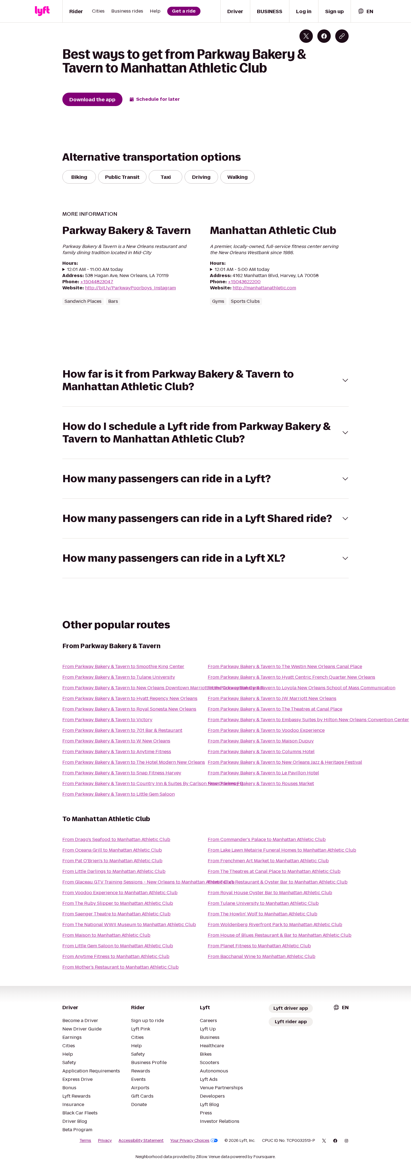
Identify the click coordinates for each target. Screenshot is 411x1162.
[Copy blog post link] (342, 36)
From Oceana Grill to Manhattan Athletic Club (112, 850)
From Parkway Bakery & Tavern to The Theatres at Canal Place (275, 709)
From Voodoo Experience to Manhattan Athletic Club (120, 892)
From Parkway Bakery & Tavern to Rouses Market (261, 783)
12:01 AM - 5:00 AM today (242, 269)
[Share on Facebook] (324, 36)
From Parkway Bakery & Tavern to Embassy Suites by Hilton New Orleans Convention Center (308, 719)
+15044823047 (96, 281)
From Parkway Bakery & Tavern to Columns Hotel (261, 751)
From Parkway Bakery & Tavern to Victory (107, 719)
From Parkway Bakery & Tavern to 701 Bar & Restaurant (122, 730)
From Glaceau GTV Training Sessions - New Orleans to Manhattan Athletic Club (148, 882)
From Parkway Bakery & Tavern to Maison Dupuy (261, 741)
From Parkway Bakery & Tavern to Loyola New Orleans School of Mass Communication (301, 688)
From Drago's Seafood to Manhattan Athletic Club (116, 839)
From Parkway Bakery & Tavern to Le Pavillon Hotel (263, 773)
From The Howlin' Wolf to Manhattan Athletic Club (262, 914)
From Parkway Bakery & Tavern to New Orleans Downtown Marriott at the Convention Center (163, 688)
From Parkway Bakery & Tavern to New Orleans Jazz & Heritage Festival (285, 762)
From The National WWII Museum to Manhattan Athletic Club (129, 924)
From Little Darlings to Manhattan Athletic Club (114, 871)
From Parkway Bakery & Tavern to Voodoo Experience (266, 730)
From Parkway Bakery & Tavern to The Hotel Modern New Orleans (133, 762)
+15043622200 (244, 281)
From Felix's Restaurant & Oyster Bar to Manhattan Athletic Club (278, 882)
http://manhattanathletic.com (264, 288)
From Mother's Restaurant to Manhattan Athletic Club (120, 967)
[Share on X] (306, 36)
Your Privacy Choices (189, 1140)
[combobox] (365, 11)
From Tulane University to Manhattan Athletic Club (263, 903)
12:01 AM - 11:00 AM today (95, 269)
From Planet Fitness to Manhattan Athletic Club (259, 946)
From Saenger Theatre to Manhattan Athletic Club (116, 914)
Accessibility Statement (141, 1140)
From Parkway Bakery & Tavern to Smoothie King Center (123, 666)
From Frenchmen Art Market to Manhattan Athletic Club (268, 861)
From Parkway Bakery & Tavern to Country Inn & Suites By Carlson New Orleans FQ (152, 783)
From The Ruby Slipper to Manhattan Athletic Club (117, 903)
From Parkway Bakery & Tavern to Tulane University (118, 677)
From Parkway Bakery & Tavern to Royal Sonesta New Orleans (129, 709)
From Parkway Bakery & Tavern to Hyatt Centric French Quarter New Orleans (291, 677)
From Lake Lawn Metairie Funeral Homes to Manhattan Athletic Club (282, 850)
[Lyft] (42, 11)
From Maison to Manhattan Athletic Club (106, 935)
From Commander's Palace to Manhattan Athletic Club (267, 839)
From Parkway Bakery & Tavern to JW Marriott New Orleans (272, 698)
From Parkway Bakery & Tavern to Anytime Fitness (116, 751)
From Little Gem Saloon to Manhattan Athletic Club (117, 946)
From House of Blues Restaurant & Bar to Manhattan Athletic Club (279, 935)
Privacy (105, 1140)
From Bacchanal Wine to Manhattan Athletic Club (261, 956)
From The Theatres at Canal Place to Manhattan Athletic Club (274, 871)
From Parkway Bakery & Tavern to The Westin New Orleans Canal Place (285, 666)
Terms (85, 1140)
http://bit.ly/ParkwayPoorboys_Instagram (130, 288)
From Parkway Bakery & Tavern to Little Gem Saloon (118, 794)
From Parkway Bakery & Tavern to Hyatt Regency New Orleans (129, 698)
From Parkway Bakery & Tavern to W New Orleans (116, 741)
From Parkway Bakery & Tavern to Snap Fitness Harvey (121, 773)
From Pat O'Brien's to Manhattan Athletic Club (112, 861)
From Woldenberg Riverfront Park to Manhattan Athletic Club (275, 924)
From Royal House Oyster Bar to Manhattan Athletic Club (270, 892)
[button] (205, 380)
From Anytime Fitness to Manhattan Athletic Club (115, 956)
